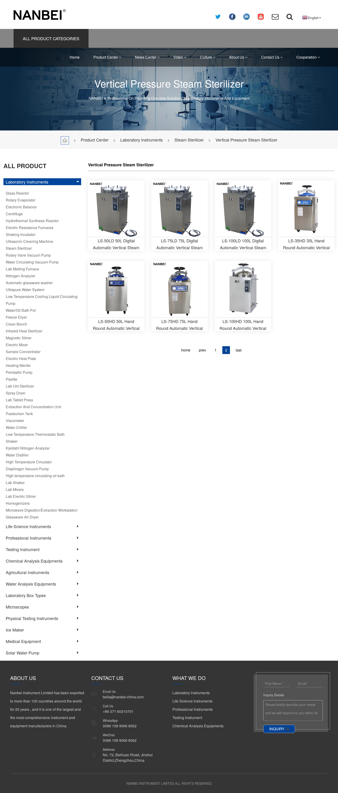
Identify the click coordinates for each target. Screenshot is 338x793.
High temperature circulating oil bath (35, 475)
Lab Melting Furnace (22, 269)
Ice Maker (15, 630)
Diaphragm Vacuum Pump (27, 468)
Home (75, 57)
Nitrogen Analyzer (20, 275)
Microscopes (17, 607)
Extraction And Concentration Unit (33, 406)
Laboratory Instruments (141, 140)
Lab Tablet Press (19, 399)
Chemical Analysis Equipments (34, 561)
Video (178, 57)
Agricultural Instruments (27, 572)
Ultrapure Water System (25, 289)
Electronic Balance (21, 207)
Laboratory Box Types (26, 595)
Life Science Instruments (28, 526)
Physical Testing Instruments (32, 618)
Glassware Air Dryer (22, 517)
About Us (237, 57)
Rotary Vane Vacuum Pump (28, 255)
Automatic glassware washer (29, 282)
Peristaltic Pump (19, 372)
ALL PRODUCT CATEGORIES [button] (51, 38)
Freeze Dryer (16, 317)
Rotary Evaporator (20, 200)
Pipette (11, 379)
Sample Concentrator (23, 351)
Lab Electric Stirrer (21, 496)
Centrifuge (14, 213)
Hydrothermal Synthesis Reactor (32, 220)
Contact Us (270, 57)
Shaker (11, 441)
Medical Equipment (23, 641)
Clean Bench (16, 324)
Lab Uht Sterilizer (20, 386)
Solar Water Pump (22, 653)
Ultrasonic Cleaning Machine (29, 241)
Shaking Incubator (20, 234)
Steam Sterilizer (189, 140)
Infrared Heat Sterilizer (24, 331)
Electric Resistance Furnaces (29, 227)
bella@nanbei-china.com (123, 697)
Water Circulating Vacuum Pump (32, 262)
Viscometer (15, 420)
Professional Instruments (28, 538)
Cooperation (307, 57)
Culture (206, 57)
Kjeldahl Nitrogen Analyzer (28, 448)
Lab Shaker (15, 482)
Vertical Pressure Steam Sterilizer (246, 140)
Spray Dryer (15, 393)
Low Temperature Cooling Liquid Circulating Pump (41, 300)
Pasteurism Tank (19, 413)
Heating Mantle (18, 365)
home (185, 350)
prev (202, 350)
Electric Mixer (17, 344)
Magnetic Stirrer (19, 337)
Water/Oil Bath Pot (21, 310)
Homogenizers (18, 503)
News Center (146, 57)
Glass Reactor (17, 193)
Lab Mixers (15, 489)
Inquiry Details (273, 695)
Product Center (106, 57)
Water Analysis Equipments (31, 584)
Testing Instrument (23, 549)
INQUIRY (276, 728)
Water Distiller (17, 455)
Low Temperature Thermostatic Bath (35, 434)
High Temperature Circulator (29, 461)
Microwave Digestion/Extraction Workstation (41, 510)
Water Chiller (16, 427)
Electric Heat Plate (21, 358)
